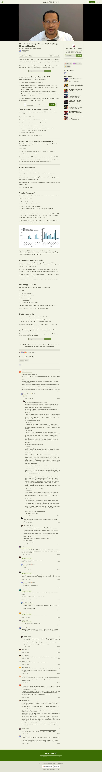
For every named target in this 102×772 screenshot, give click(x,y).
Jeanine (23, 620)
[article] (73, 80)
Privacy (50, 763)
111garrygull (24, 655)
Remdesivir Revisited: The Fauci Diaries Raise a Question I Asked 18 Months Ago (76, 85)
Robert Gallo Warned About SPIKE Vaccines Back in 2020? (75, 112)
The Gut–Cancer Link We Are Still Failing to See (76, 117)
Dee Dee (23, 546)
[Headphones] (16, 24)
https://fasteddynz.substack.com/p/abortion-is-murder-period (36, 644)
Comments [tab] (22, 360)
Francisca (23, 557)
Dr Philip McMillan (25, 50)
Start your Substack (48, 766)
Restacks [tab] (27, 360)
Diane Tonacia (24, 613)
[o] (66, 80)
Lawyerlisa (24, 627)
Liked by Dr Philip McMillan (27, 548)
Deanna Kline (26, 518)
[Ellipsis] (60, 372)
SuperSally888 (24, 700)
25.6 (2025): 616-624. (36, 254)
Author (25, 395)
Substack (45, 769)
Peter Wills (24, 589)
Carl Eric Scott (24, 667)
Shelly (23, 572)
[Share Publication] (87, 2)
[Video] (16, 21)
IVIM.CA (23, 656)
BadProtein (27, 401)
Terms (54, 763)
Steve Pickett (24, 649)
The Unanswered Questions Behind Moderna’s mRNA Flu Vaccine (75, 106)
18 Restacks (33, 352)
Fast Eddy (25, 636)
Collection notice (59, 763)
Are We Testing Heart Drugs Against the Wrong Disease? (75, 95)
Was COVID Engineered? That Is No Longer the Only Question (75, 79)
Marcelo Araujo (26, 525)
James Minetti (26, 602)
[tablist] (24, 361)
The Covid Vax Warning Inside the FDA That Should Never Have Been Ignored (76, 90)
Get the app (56, 766)
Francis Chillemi (25, 661)
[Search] (85, 2)
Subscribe (92, 2)
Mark (23, 371)
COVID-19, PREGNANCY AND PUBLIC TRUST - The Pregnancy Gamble (76, 101)
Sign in (98, 2)
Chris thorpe (24, 676)
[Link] (17, 77)
